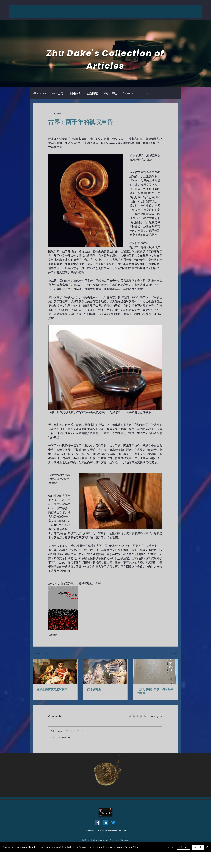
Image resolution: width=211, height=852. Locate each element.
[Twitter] (113, 822)
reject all (183, 847)
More (126, 93)
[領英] (105, 822)
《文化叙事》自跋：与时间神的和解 (155, 691)
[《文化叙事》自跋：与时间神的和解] (155, 671)
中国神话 (74, 93)
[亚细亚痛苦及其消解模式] (55, 671)
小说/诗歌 (110, 93)
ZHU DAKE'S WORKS (107, 11)
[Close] (207, 847)
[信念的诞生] (105, 671)
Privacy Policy (131, 847)
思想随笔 (92, 93)
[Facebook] (97, 822)
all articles (39, 93)
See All (174, 652)
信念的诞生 (94, 689)
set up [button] (171, 847)
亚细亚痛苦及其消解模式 (52, 689)
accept (197, 847)
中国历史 (57, 93)
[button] (147, 93)
